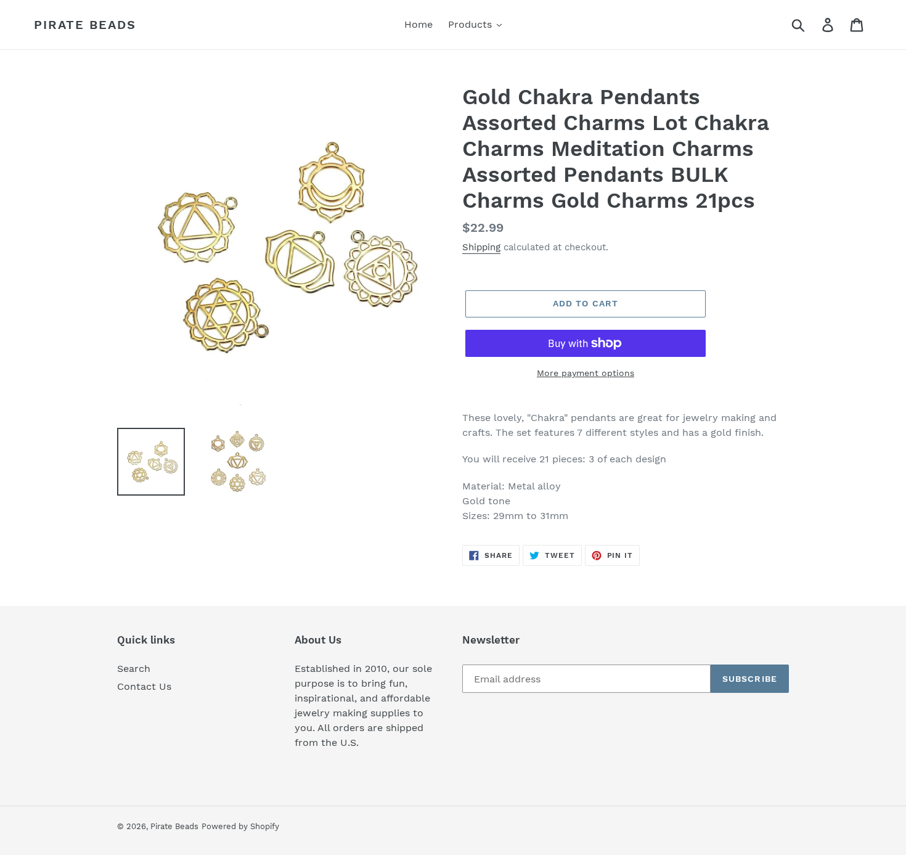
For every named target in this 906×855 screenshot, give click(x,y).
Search (133, 668)
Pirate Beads (85, 24)
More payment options (585, 373)
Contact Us (144, 686)
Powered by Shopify (240, 826)
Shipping (481, 247)
